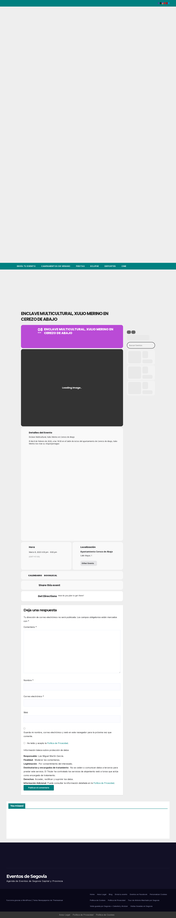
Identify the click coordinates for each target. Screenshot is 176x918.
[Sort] (133, 332)
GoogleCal (50, 575)
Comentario (30, 627)
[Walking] (102, 596)
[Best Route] (87, 596)
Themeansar (58, 900)
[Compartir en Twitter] (71, 585)
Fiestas (80, 266)
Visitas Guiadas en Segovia (141, 906)
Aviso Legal (101, 894)
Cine (123, 266)
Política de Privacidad (57, 743)
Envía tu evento (26, 266)
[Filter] (129, 332)
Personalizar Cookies (158, 894)
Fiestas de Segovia (56, 824)
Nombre (28, 680)
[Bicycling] (107, 596)
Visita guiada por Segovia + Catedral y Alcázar (109, 906)
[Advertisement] (88, 289)
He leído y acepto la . (47, 743)
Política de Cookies (97, 900)
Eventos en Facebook (138, 894)
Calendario (35, 575)
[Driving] (92, 596)
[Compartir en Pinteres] (84, 585)
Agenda (137, 825)
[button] (163, 266)
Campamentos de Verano (55, 266)
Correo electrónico (34, 696)
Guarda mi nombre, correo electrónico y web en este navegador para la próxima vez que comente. (67, 734)
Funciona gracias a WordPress (19, 900)
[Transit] (97, 596)
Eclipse (94, 266)
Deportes (110, 266)
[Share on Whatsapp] (90, 585)
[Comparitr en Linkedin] (77, 585)
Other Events (88, 563)
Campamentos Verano (17, 824)
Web (26, 712)
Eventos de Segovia (26, 876)
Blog (110, 894)
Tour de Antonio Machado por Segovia (143, 900)
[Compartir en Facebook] (64, 585)
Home (92, 894)
